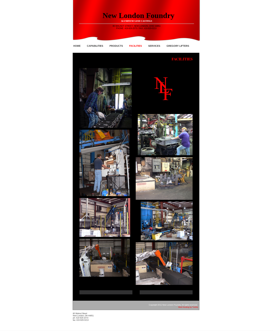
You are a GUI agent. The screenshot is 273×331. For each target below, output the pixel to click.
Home (77, 46)
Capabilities (95, 46)
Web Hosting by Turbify (188, 307)
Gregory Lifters (178, 46)
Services (154, 46)
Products (116, 46)
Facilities (135, 46)
